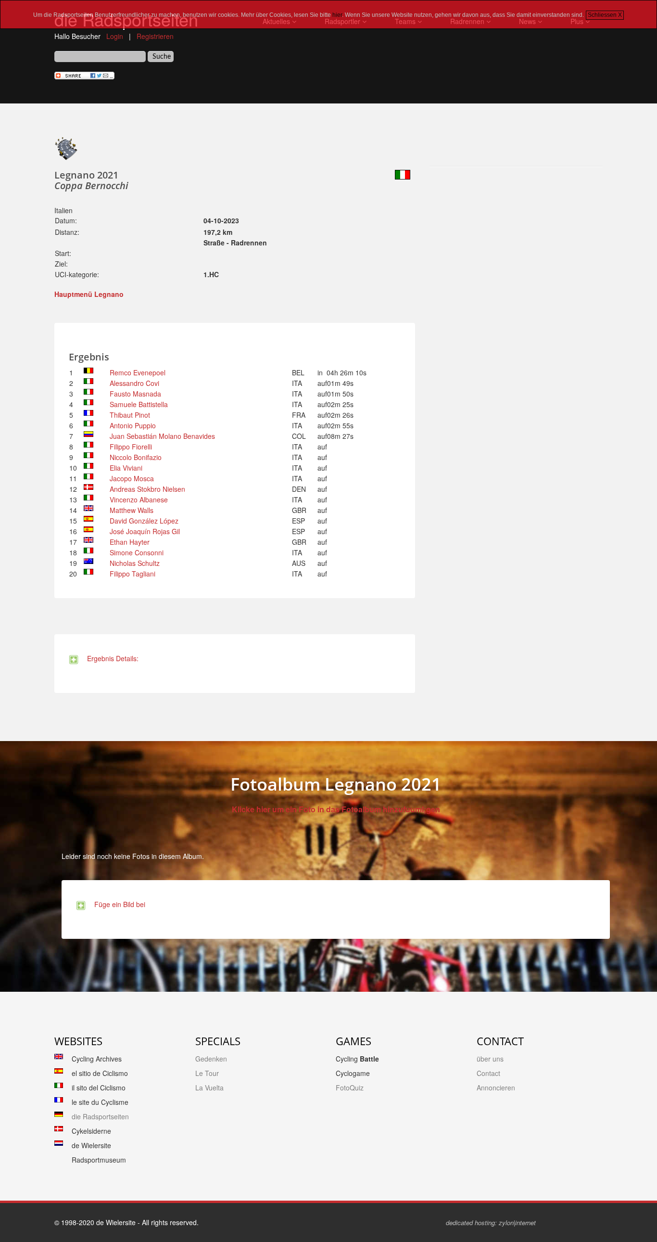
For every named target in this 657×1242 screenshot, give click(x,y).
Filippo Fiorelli (131, 446)
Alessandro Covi (134, 383)
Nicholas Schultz (135, 563)
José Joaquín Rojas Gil (145, 531)
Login (114, 36)
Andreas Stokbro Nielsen (147, 489)
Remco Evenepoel (137, 372)
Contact (488, 1073)
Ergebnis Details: (111, 658)
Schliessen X (604, 15)
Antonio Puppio (133, 425)
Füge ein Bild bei (117, 904)
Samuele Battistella (139, 404)
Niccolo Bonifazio (136, 457)
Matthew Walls (131, 510)
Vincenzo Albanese (139, 499)
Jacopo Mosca (132, 478)
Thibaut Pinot (130, 415)
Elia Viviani (126, 468)
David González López (144, 520)
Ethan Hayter (130, 542)
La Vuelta (209, 1087)
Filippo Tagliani (132, 573)
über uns (490, 1058)
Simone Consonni (137, 552)
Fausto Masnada (135, 393)
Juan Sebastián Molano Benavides (162, 436)
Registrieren (155, 36)
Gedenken (211, 1058)
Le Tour (207, 1073)
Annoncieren (496, 1087)
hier (337, 15)
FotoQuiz (350, 1087)
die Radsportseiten (100, 1116)
